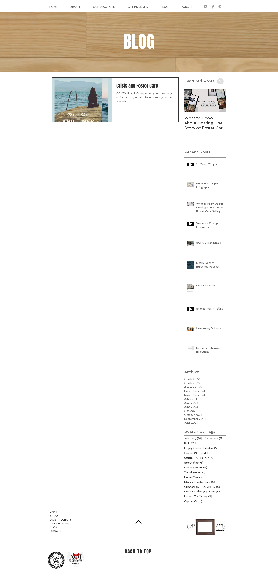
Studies (191, 457)
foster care (214, 438)
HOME (54, 512)
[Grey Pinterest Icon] (220, 7)
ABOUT (55, 515)
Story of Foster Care (199, 481)
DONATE (56, 531)
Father (206, 457)
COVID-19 (211, 486)
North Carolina (195, 491)
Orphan (191, 452)
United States (195, 477)
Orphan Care (194, 501)
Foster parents (195, 467)
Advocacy (193, 438)
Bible (190, 443)
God (205, 452)
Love (214, 491)
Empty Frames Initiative (201, 448)
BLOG (53, 527)
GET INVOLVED (60, 523)
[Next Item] (219, 101)
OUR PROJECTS (61, 519)
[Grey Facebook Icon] (213, 7)
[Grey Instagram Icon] (206, 7)
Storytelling (193, 462)
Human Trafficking (198, 496)
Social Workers (195, 472)
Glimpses (192, 486)
